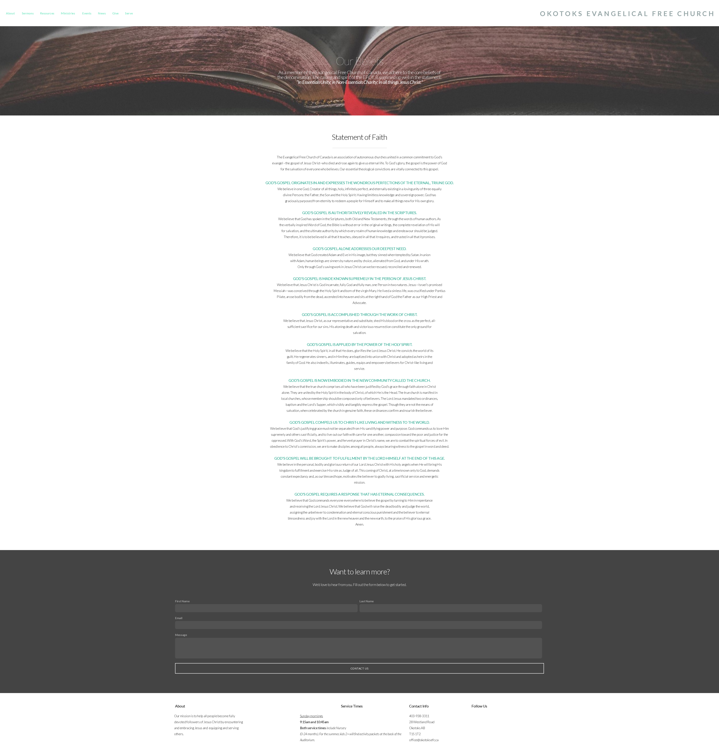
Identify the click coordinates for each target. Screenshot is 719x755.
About (11, 13)
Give (115, 13)
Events (87, 13)
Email (178, 618)
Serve (129, 13)
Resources (47, 13)
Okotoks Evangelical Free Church (627, 13)
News (102, 13)
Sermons (28, 13)
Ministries (68, 13)
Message (181, 635)
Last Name (367, 601)
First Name (182, 601)
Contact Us (359, 668)
